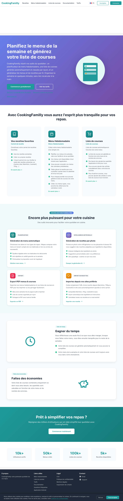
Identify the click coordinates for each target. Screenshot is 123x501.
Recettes (25, 3)
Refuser (100, 497)
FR (93, 3)
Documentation (68, 3)
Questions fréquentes (40, 487)
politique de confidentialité (59, 498)
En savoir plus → (16, 170)
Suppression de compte (64, 484)
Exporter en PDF (15, 301)
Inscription (103, 3)
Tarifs (79, 3)
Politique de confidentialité (65, 479)
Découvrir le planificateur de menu (19, 92)
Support (84, 479)
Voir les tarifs (44, 87)
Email (83, 476)
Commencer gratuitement (21, 87)
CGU (58, 476)
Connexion (116, 3)
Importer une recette (73, 301)
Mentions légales (62, 482)
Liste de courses (54, 3)
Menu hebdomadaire (38, 3)
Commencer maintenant (61, 431)
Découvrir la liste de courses (43, 92)
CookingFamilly (10, 3)
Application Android (40, 490)
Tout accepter (112, 497)
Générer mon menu (16, 263)
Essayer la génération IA (74, 263)
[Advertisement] (57, 19)
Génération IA (11, 96)
